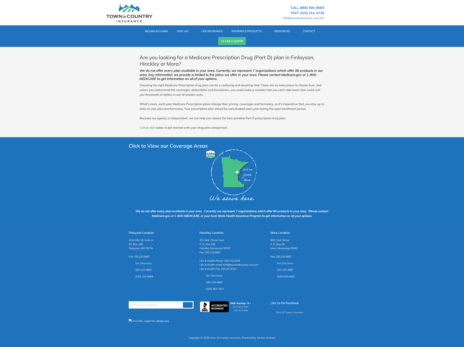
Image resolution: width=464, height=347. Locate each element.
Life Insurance (212, 31)
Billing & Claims (156, 31)
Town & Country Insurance (290, 312)
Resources (282, 31)
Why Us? (183, 31)
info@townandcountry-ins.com (303, 18)
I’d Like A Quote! (232, 41)
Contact (309, 31)
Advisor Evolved (266, 337)
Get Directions (143, 263)
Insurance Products (246, 31)
